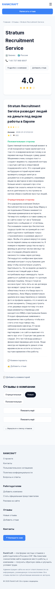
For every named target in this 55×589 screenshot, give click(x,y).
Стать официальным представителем (21, 496)
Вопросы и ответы (12, 477)
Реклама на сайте (11, 501)
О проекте (8, 458)
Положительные (13, 402)
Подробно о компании (17, 68)
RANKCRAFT (10, 4)
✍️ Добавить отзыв (17, 366)
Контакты (7, 463)
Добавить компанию (12, 491)
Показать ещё (27, 410)
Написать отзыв (27, 11)
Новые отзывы (10, 515)
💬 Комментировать (17, 360)
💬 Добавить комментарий (16, 377)
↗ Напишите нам (14, 538)
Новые (30, 394)
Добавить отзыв (39, 68)
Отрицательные (13, 394)
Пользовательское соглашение (18, 468)
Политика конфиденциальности (18, 472)
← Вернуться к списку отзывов (18, 428)
